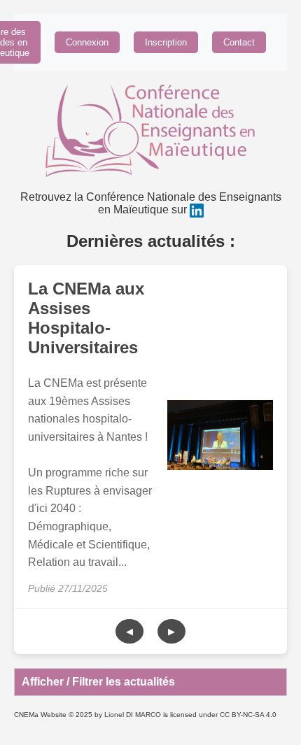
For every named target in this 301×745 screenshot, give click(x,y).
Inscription (166, 42)
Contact (239, 42)
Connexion (87, 42)
